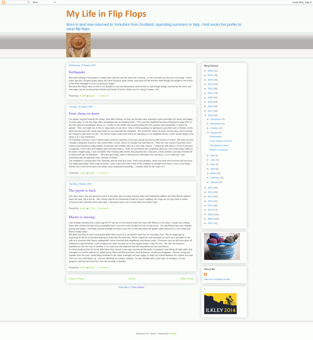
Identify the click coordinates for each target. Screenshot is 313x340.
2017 (211, 111)
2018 (211, 106)
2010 (211, 210)
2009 (211, 214)
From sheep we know (84, 113)
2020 (211, 97)
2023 (211, 84)
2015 (211, 187)
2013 (211, 196)
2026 (211, 70)
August (214, 132)
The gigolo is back (82, 190)
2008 (211, 219)
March (214, 173)
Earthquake (77, 71)
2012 (211, 201)
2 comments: (103, 267)
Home (131, 278)
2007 (211, 223)
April (213, 168)
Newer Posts (76, 278)
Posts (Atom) (138, 287)
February (215, 177)
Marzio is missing (82, 216)
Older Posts (187, 278)
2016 (211, 115)
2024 (211, 79)
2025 (211, 75)
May (213, 164)
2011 (210, 205)
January (214, 182)
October (214, 128)
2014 (211, 192)
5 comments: (103, 173)
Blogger (172, 333)
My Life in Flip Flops (106, 14)
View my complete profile (217, 279)
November (216, 123)
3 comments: (103, 96)
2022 (211, 88)
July (212, 155)
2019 (211, 102)
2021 (211, 93)
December (216, 119)
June (213, 160)
